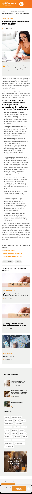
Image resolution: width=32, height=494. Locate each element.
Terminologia (7, 353)
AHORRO (7, 417)
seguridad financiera (18, 440)
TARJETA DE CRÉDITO (19, 443)
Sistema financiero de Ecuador (12, 253)
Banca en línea (8, 420)
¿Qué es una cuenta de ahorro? (12, 257)
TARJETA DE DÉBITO (9, 446)
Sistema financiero (9, 290)
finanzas (14, 430)
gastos (22, 430)
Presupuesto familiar (9, 250)
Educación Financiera (17, 11)
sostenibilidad (8, 443)
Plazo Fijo (17, 436)
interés (7, 433)
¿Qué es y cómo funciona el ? (15, 295)
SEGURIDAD (7, 440)
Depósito (16, 427)
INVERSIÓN (14, 433)
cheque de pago (9, 423)
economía (24, 427)
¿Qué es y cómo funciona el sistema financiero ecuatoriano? (15, 325)
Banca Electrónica (16, 417)
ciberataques (19, 423)
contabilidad (8, 427)
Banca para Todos (7, 18)
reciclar (25, 436)
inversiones (23, 433)
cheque (23, 420)
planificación (8, 436)
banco (16, 420)
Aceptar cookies (19, 488)
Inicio (3, 11)
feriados (7, 430)
